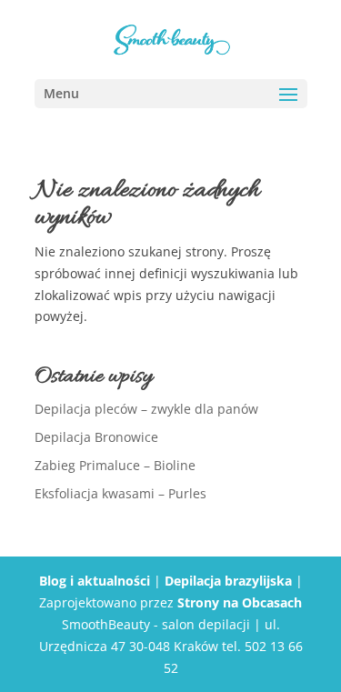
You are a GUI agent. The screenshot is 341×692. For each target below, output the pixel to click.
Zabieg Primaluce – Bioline (115, 465)
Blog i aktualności (94, 580)
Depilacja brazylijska (228, 580)
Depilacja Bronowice (96, 437)
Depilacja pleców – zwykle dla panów (146, 408)
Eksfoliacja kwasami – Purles (120, 493)
